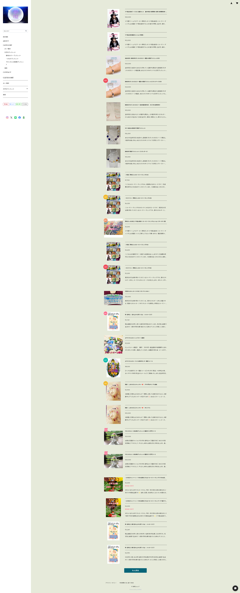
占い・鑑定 (7, 49)
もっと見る (135, 570)
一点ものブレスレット (12, 59)
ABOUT (6, 41)
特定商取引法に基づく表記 (127, 583)
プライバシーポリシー (111, 583)
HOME (5, 37)
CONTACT (7, 72)
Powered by (133, 589)
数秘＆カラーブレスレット (13, 55)
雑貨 (5, 68)
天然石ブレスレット (10, 52)
